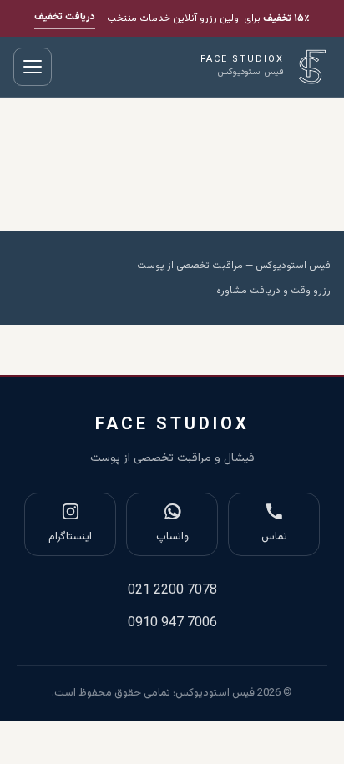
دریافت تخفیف (64, 16)
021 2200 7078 (172, 590)
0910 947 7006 (172, 623)
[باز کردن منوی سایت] (32, 67)
